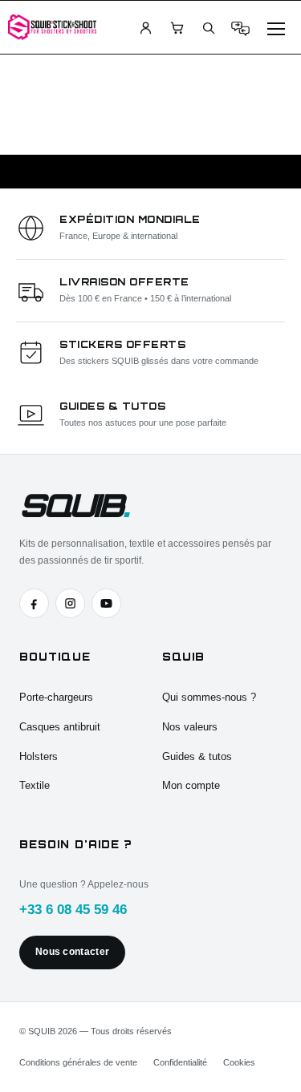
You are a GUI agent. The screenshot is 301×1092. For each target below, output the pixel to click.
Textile (34, 785)
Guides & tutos (197, 756)
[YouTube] (106, 603)
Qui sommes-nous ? (209, 697)
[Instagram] (70, 603)
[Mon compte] (145, 27)
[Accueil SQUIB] (52, 26)
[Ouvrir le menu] (276, 27)
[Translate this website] (240, 27)
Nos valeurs (190, 727)
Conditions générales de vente (78, 1062)
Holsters (38, 756)
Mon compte (191, 785)
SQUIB (73, 505)
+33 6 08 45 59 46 (73, 909)
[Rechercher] (208, 27)
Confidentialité (180, 1062)
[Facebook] (34, 603)
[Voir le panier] (176, 27)
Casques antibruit (59, 727)
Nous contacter (72, 951)
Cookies (239, 1062)
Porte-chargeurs (56, 697)
